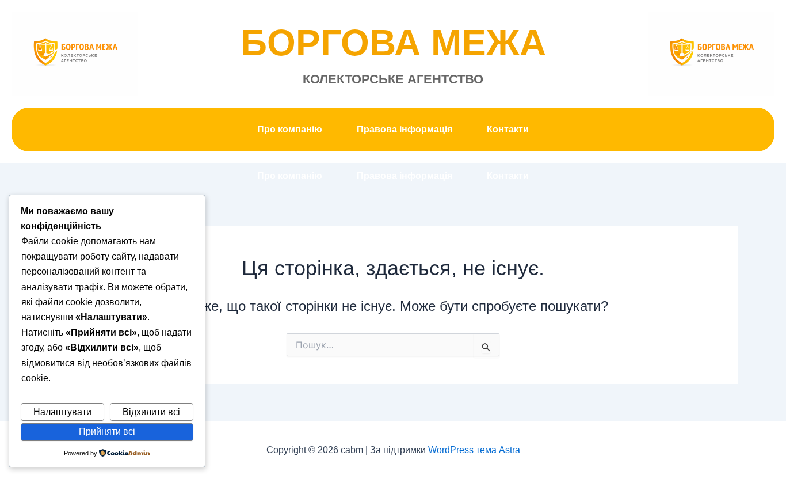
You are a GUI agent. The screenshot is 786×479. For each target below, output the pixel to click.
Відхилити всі (151, 412)
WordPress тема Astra (474, 450)
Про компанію (289, 129)
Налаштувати (62, 412)
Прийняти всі (107, 431)
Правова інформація (404, 129)
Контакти (508, 129)
